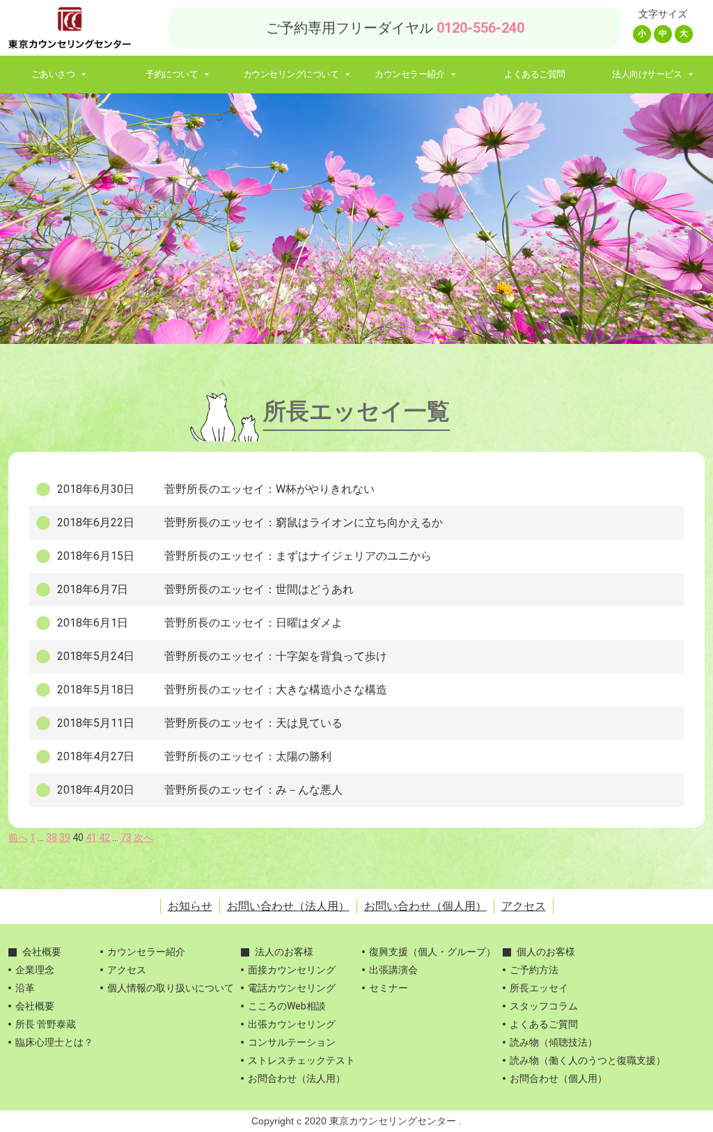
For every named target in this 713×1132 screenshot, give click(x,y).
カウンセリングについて (291, 74)
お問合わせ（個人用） (558, 1078)
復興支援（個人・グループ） (432, 951)
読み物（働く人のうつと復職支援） (588, 1060)
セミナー (388, 987)
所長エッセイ (539, 987)
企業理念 (34, 969)
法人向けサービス (647, 74)
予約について (172, 74)
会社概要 (41, 951)
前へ (18, 837)
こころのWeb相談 (287, 1006)
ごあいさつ (53, 74)
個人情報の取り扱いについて (170, 987)
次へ (143, 837)
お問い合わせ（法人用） (288, 906)
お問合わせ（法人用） (296, 1078)
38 (51, 837)
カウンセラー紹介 (409, 74)
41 (91, 837)
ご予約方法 (534, 969)
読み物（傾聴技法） (553, 1042)
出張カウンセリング (292, 1024)
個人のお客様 (546, 951)
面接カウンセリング (292, 969)
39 (64, 837)
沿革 (25, 987)
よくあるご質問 (534, 74)
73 (126, 837)
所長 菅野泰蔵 (45, 1024)
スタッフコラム (544, 1006)
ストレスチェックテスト (301, 1060)
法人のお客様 (284, 951)
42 (104, 837)
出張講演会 (393, 969)
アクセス (523, 906)
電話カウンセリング (292, 987)
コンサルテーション (292, 1042)
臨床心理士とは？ (54, 1042)
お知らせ (190, 906)
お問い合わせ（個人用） (425, 906)
